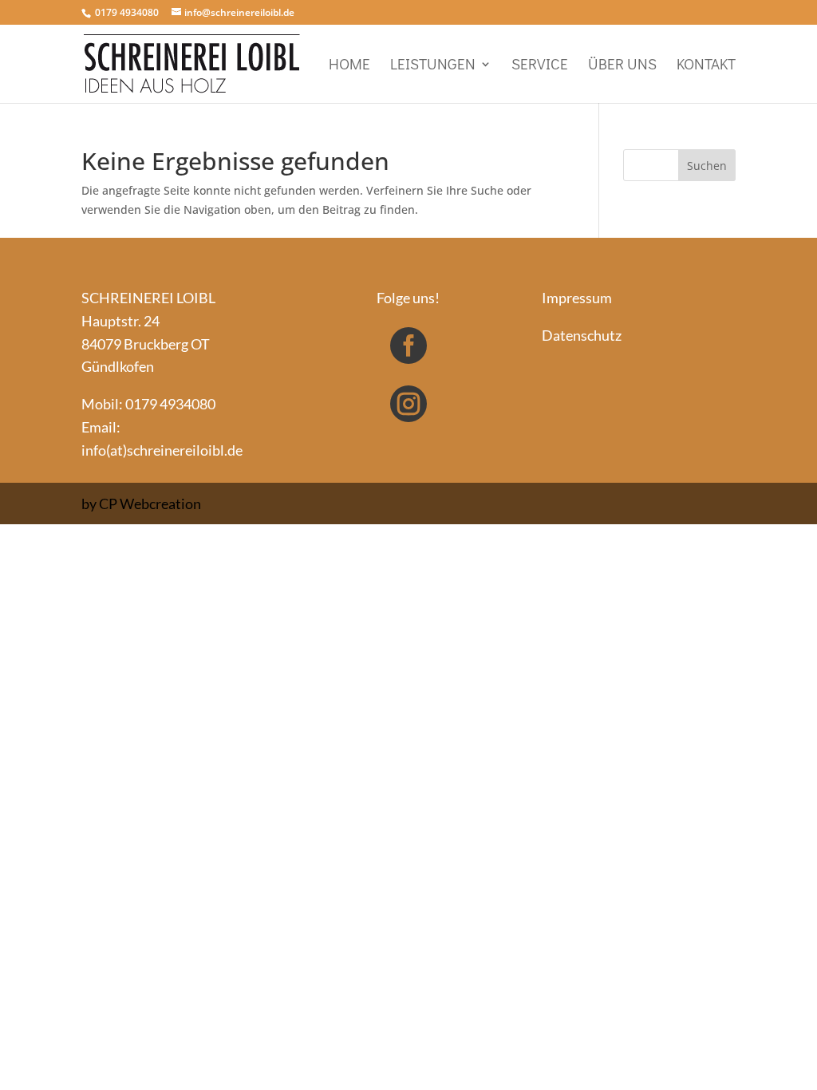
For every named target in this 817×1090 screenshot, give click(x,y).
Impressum (577, 297)
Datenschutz (582, 335)
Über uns (622, 65)
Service (539, 65)
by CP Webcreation (141, 503)
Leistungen (433, 65)
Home (349, 65)
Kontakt (706, 65)
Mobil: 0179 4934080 (148, 404)
